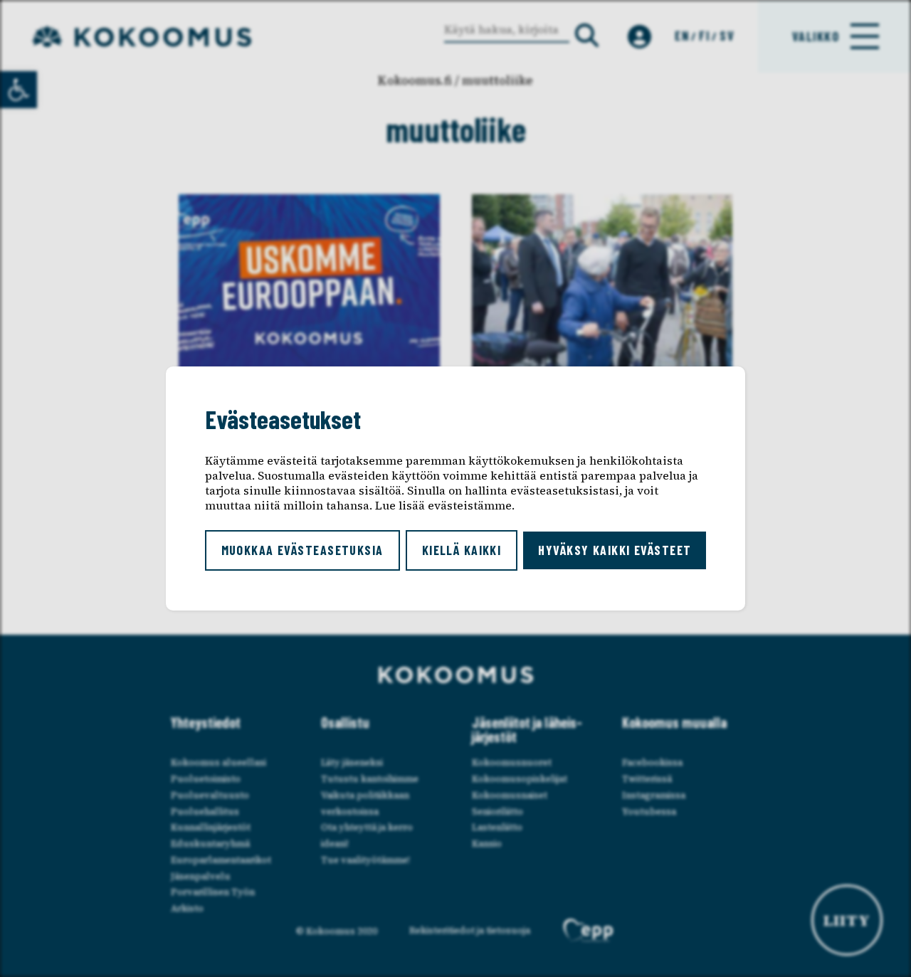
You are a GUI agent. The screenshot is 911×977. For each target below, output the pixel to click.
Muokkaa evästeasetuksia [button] (302, 550)
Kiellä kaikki (462, 550)
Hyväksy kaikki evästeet (614, 550)
